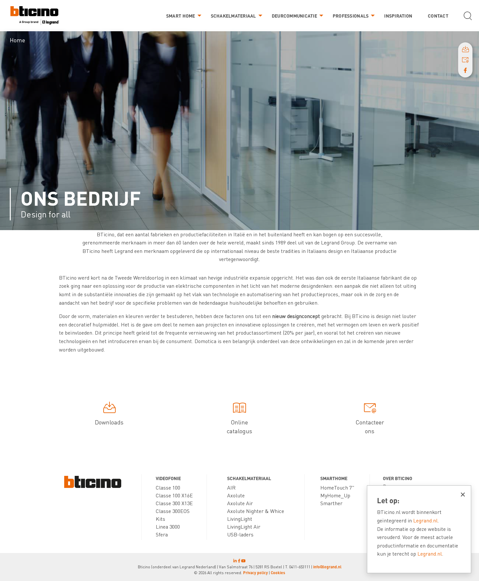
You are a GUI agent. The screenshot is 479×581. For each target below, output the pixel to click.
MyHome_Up (335, 495)
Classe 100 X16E (174, 495)
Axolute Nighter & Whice (255, 510)
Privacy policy (255, 572)
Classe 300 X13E (174, 503)
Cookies (278, 572)
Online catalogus (239, 426)
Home (17, 40)
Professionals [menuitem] (351, 16)
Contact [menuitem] (438, 16)
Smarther (331, 503)
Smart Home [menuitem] (180, 16)
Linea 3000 (168, 526)
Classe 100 (168, 487)
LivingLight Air (243, 526)
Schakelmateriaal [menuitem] (233, 16)
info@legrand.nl (327, 566)
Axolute (236, 495)
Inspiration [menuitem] (398, 16)
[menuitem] (35, 16)
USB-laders (240, 534)
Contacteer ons (370, 426)
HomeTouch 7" (337, 487)
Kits (160, 518)
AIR (231, 487)
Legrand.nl (425, 520)
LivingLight (239, 518)
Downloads (109, 422)
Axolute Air (240, 503)
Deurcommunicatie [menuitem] (294, 16)
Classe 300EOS (173, 510)
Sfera (162, 534)
